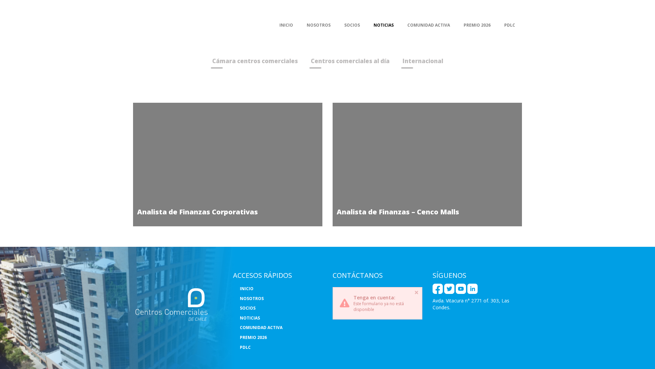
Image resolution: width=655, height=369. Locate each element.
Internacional (423, 61)
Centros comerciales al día (350, 61)
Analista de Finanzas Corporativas (197, 212)
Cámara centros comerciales (255, 61)
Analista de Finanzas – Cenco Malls (398, 212)
